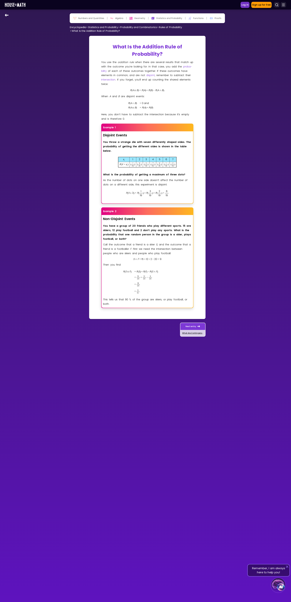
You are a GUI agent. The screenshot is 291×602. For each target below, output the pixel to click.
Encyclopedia (78, 27)
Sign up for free (261, 4)
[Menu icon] (283, 5)
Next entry (191, 326)
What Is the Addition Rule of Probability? (96, 31)
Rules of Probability (170, 27)
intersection (108, 79)
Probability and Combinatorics (138, 27)
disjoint (150, 75)
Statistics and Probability (103, 27)
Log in (245, 4)
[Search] (276, 5)
